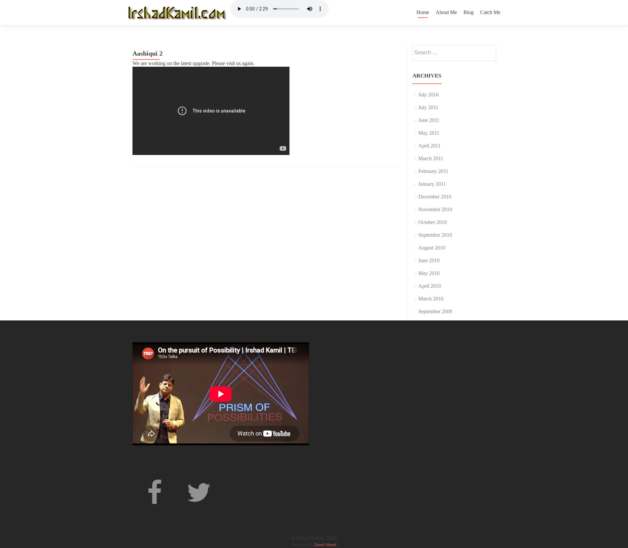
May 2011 (428, 133)
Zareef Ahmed (325, 544)
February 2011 (433, 171)
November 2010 (435, 209)
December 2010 (434, 196)
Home (422, 12)
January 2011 (432, 184)
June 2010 (429, 260)
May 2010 (429, 273)
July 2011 (428, 107)
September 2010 (435, 235)
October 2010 (432, 222)
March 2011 (430, 158)
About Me (446, 12)
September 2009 (435, 311)
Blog (468, 12)
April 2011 (429, 145)
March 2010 (431, 298)
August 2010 (431, 247)
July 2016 (428, 94)
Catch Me (490, 12)
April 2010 (429, 286)
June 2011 (428, 120)
